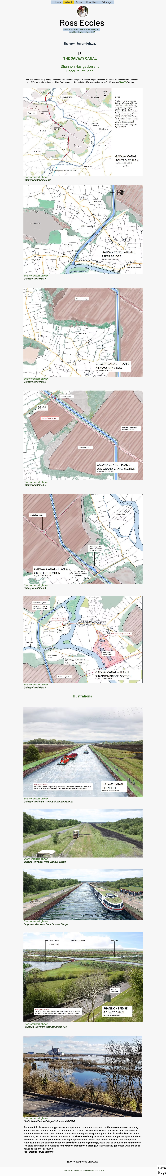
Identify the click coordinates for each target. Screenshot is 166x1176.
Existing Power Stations (41, 1151)
